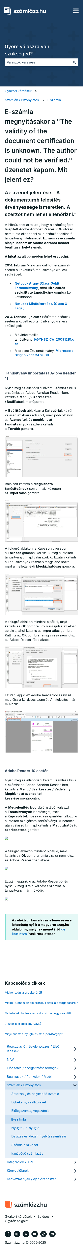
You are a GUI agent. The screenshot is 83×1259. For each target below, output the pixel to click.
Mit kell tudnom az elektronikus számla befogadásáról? (41, 1002)
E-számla (54, 100)
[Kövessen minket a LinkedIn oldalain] (52, 1234)
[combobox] (38, 62)
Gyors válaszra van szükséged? (27, 50)
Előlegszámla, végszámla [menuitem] (30, 1111)
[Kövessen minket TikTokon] (43, 1234)
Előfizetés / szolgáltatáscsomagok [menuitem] (32, 1068)
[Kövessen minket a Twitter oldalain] (26, 1234)
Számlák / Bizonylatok (22, 100)
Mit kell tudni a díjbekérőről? (23, 992)
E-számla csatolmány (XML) (23, 1023)
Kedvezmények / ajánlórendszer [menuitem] (31, 1179)
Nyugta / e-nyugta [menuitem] (25, 1128)
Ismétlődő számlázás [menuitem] (27, 1153)
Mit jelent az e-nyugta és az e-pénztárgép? (34, 1034)
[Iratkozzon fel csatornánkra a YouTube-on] (34, 1234)
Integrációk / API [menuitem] (20, 1162)
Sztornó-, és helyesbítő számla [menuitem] (35, 1094)
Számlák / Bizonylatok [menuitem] (24, 1085)
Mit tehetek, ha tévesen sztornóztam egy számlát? (38, 1013)
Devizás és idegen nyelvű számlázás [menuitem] (39, 1136)
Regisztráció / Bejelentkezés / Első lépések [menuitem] (33, 1048)
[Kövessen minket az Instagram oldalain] (17, 1234)
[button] (75, 1047)
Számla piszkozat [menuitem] (24, 1145)
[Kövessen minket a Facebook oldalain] (8, 1234)
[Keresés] (74, 62)
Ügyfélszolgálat (16, 1221)
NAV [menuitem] (10, 1059)
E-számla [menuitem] (18, 1119)
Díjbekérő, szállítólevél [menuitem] (28, 1102)
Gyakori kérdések (18, 91)
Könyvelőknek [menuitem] (18, 1171)
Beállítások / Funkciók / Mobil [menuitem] (29, 1077)
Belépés (43, 1216)
